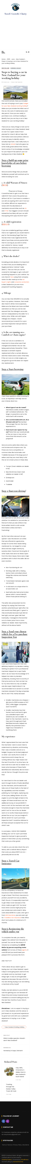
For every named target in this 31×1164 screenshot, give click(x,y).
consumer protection (21, 282)
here (12, 277)
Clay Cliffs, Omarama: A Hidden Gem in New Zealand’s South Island (20, 1072)
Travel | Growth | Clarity (15, 13)
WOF (4, 185)
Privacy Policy (17, 1145)
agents (24, 950)
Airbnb (13, 144)
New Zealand (5, 68)
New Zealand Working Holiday (14, 1027)
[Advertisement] (15, 31)
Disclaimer (26, 1145)
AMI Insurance (10, 915)
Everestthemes (18, 1162)
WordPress (24, 1159)
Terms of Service (7, 1145)
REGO (5, 224)
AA (26, 208)
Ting (19, 1079)
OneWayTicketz (7, 1159)
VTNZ (6, 211)
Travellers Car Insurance (12, 918)
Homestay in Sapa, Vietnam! (13, 1051)
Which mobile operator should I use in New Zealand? (14, 1039)
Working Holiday (16, 68)
